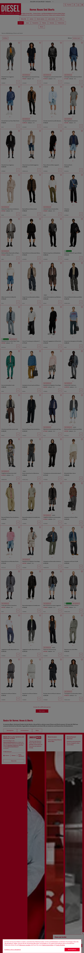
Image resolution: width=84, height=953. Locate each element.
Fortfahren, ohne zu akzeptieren (12, 949)
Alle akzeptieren (72, 949)
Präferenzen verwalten (25, 945)
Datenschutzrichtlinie (47, 945)
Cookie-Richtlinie (60, 945)
